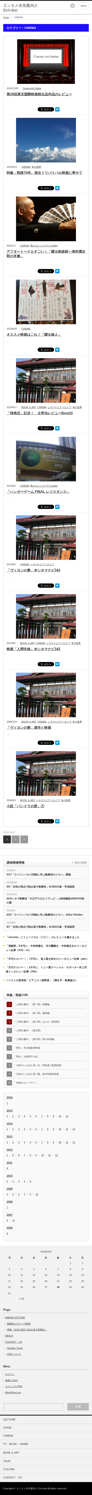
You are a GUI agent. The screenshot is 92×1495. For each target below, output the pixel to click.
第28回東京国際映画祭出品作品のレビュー (39, 94)
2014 (10, 1123)
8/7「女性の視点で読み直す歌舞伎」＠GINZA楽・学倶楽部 (41, 926)
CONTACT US (13, 1342)
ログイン (10, 1374)
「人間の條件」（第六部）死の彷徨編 (34, 1039)
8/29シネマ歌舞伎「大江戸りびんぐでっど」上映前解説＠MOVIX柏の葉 (45, 900)
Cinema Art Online (32, 88)
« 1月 (21, 1299)
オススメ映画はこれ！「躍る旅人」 (34, 334)
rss (72, 5)
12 (67, 1116)
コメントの (13, 1386)
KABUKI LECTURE (15, 1317)
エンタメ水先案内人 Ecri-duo (20, 7)
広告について (14, 1354)
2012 (10, 1149)
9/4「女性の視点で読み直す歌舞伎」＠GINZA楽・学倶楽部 (41, 886)
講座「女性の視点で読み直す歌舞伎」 (27, 1329)
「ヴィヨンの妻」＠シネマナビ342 (33, 570)
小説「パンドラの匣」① (25, 806)
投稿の (11, 1380)
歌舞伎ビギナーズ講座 (19, 1323)
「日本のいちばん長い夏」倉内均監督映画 (36, 1074)
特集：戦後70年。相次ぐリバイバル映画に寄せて (44, 173)
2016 (10, 1097)
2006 (10, 1227)
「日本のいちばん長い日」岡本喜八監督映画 (37, 1065)
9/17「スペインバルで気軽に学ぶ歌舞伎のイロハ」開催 (39, 874)
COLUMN (9, 1469)
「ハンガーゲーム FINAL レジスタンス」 (38, 491)
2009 (10, 1188)
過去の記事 (80, 862)
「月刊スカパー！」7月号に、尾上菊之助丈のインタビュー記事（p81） (47, 958)
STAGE (7, 1427)
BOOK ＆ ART (28, 407)
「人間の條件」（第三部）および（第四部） (37, 1021)
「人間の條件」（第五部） (28, 1030)
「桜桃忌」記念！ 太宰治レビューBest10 (40, 413)
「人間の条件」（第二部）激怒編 (31, 1013)
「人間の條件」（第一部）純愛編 (31, 1004)
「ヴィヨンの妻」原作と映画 (29, 727)
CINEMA (25, 167)
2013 (10, 1136)
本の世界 (36, 167)
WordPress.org (13, 1392)
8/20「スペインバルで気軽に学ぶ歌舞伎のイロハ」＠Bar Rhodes (45, 914)
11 (67, 1129)
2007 (10, 1214)
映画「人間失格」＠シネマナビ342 (33, 649)
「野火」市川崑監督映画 (27, 1048)
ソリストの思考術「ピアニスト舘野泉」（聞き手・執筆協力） (42, 980)
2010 (10, 1175)
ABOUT (9, 1335)
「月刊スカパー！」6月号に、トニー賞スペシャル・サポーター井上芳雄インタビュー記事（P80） (46, 969)
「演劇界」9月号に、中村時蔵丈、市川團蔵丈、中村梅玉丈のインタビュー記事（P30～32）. (46, 948)
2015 (10, 1110)
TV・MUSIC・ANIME (15, 1444)
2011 (9, 1162)
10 (60, 1116)
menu (83, 5)
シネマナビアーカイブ (59, 407)
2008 (10, 1201)
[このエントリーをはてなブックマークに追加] (57, 110)
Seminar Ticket (15, 1348)
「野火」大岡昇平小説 (26, 1056)
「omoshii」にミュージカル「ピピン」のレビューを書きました (43, 937)
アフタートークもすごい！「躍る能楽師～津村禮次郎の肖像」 (46, 254)
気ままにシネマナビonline (44, 245)
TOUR (6, 1461)
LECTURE (9, 1419)
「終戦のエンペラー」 (26, 1082)
